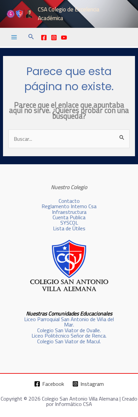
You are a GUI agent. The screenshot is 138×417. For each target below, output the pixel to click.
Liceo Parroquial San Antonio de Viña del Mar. (69, 322)
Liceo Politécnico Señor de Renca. (69, 336)
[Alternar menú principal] (14, 37)
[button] (31, 37)
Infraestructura (69, 212)
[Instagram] (54, 38)
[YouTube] (64, 38)
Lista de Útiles (69, 228)
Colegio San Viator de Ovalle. (69, 330)
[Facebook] (44, 38)
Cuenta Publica (69, 217)
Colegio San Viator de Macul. (69, 341)
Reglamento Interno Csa (69, 206)
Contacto (69, 201)
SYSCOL (69, 223)
